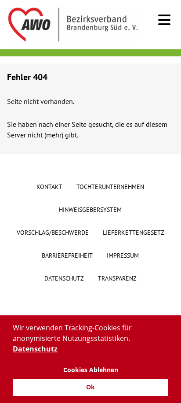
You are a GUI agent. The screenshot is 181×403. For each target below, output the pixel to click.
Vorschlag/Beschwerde (53, 233)
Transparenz (117, 278)
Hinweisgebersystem (90, 210)
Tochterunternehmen (110, 187)
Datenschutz (64, 278)
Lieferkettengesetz (133, 233)
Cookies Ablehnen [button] (90, 370)
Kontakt (49, 187)
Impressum (123, 255)
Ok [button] (90, 387)
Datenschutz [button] (35, 349)
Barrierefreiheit (67, 255)
